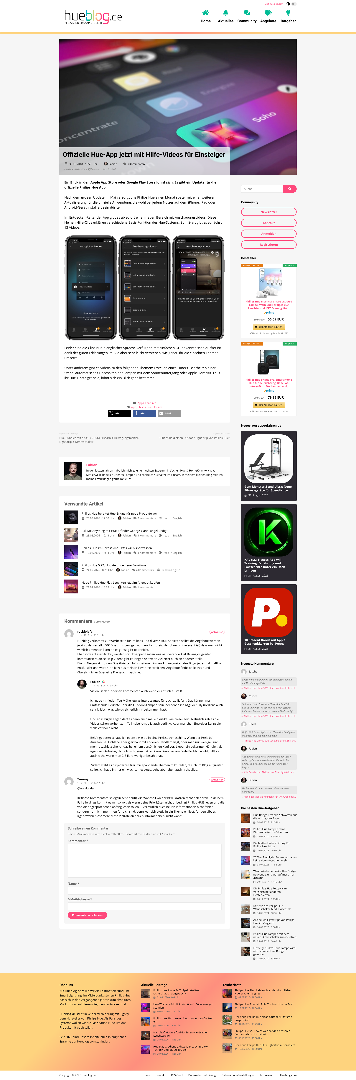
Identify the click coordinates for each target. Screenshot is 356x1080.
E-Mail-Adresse (80, 899)
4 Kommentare (145, 570)
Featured (150, 403)
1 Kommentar (146, 587)
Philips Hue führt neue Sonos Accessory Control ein (182, 1020)
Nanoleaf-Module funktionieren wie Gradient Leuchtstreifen (181, 1034)
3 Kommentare (136, 164)
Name (73, 883)
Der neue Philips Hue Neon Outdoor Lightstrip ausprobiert (263, 1018)
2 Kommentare (147, 518)
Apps (141, 403)
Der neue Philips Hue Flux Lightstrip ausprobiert (265, 1045)
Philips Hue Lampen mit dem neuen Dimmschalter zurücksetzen (274, 935)
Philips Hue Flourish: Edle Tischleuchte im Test (264, 1004)
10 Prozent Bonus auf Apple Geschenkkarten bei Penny (264, 642)
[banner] (92, 16)
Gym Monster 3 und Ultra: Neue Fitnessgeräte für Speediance (268, 488)
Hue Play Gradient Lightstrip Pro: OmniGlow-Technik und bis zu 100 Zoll (181, 1048)
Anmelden (268, 234)
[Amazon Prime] (269, 313)
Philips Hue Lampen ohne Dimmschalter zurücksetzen (270, 831)
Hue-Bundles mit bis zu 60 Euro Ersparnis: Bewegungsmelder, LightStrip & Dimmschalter (99, 440)
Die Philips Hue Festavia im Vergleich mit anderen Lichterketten (270, 892)
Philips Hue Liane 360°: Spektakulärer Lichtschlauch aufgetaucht (176, 992)
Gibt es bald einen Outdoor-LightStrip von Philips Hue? (194, 438)
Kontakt (269, 223)
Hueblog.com (86, 1042)
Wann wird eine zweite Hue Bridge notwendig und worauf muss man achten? (274, 874)
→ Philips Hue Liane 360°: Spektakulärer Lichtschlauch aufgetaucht (269, 688)
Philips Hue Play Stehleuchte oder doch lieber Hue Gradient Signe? (263, 992)
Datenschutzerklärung (202, 1075)
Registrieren (269, 245)
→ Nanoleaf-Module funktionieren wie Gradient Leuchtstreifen (269, 796)
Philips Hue (144, 407)
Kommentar (78, 841)
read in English (173, 518)
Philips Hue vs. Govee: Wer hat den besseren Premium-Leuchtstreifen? (262, 1032)
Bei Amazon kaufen (270, 327)
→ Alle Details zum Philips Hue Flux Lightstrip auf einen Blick (269, 772)
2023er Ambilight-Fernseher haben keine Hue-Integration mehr (274, 859)
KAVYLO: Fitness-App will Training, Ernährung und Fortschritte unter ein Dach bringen (264, 565)
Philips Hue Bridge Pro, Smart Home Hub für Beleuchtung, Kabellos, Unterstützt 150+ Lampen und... (269, 383)
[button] (119, 413)
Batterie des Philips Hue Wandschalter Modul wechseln (272, 907)
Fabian (113, 164)
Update (157, 407)
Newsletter (269, 212)
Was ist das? (109, 169)
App (133, 407)
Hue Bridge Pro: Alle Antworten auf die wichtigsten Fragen (275, 817)
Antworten (217, 632)
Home (146, 1075)
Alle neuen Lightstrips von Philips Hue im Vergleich (273, 921)
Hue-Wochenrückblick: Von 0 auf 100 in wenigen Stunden (183, 1006)
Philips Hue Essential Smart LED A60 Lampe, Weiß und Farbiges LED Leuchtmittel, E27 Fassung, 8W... (269, 305)
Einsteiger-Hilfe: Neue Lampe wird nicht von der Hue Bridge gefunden (274, 951)
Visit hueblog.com (274, 3)
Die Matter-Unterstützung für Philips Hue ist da (271, 845)
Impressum (267, 1075)
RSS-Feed (177, 1075)
